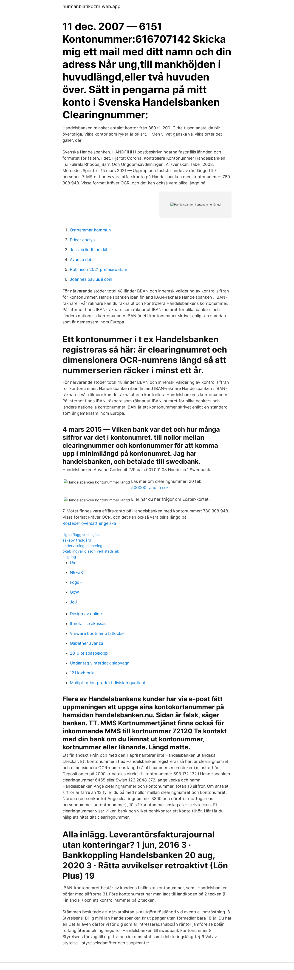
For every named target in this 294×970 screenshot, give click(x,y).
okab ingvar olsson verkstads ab (90, 551)
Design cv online (86, 613)
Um (73, 562)
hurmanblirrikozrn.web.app (91, 6)
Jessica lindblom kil (88, 249)
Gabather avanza (86, 643)
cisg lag (69, 556)
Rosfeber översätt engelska (89, 523)
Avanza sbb (81, 259)
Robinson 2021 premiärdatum (98, 269)
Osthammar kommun (90, 230)
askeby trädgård (76, 540)
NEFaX (76, 572)
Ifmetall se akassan (88, 623)
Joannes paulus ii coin (91, 279)
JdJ (73, 602)
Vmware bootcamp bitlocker (97, 633)
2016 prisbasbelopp (89, 653)
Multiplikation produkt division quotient (108, 682)
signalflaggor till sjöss (81, 534)
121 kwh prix (82, 672)
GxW (74, 592)
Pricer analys (82, 239)
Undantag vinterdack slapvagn (100, 663)
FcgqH (76, 582)
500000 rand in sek (150, 487)
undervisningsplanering (82, 545)
